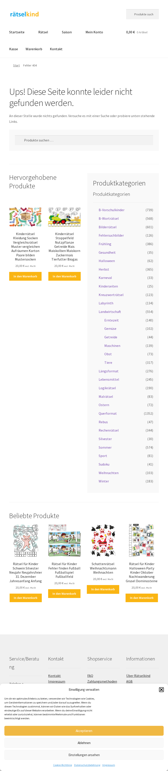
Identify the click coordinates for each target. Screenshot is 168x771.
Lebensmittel (109, 379)
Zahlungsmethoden (102, 681)
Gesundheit (107, 252)
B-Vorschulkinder (111, 210)
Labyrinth (106, 303)
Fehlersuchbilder (111, 235)
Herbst (104, 269)
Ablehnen (84, 743)
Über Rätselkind (138, 675)
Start (16, 65)
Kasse (13, 49)
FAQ (90, 675)
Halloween (107, 261)
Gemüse (110, 328)
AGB (129, 681)
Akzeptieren (84, 731)
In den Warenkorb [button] (25, 276)
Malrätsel (106, 396)
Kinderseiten (108, 286)
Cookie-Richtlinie (62, 765)
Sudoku (104, 464)
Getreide (110, 337)
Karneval (105, 277)
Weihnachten (109, 473)
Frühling (105, 244)
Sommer (105, 447)
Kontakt (56, 49)
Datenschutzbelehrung (87, 765)
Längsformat (109, 371)
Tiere (108, 362)
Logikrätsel (107, 388)
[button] (161, 689)
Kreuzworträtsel (111, 295)
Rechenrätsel (109, 430)
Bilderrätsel (108, 227)
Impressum (108, 765)
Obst (108, 354)
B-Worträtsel (109, 218)
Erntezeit (111, 320)
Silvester (105, 439)
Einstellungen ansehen (84, 755)
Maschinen (112, 345)
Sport (103, 455)
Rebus (103, 422)
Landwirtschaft (110, 311)
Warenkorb (34, 49)
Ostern (104, 405)
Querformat (108, 413)
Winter (104, 481)
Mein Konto (94, 32)
